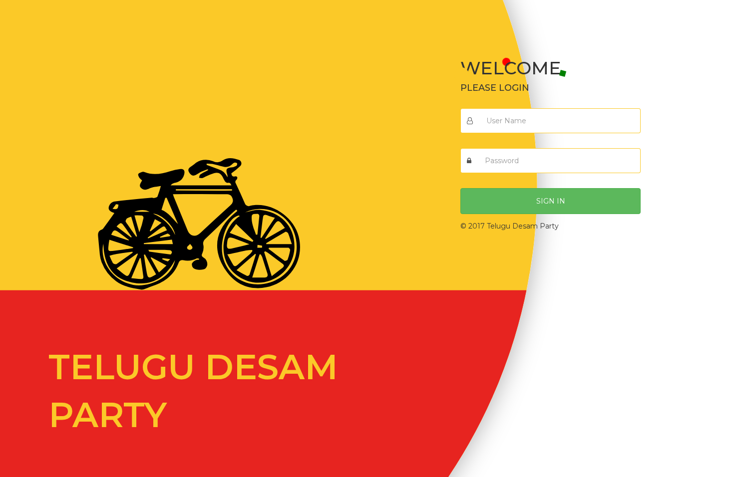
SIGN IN (550, 201)
